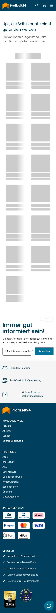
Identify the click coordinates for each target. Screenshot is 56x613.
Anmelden (44, 351)
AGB (4, 467)
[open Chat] (49, 606)
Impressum (8, 462)
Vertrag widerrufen (12, 440)
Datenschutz (9, 472)
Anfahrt (6, 431)
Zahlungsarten (10, 486)
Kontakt (6, 426)
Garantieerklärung (12, 477)
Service (6, 435)
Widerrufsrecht (10, 481)
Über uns (7, 491)
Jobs (5, 457)
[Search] (37, 6)
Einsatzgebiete (10, 496)
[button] (44, 5)
